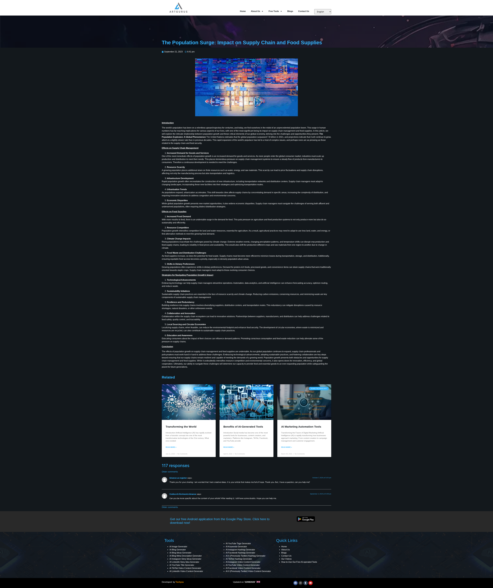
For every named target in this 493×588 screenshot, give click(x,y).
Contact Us (303, 11)
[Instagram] (300, 583)
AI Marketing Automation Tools (301, 426)
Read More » (171, 447)
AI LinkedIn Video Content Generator (186, 571)
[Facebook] (295, 583)
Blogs (290, 11)
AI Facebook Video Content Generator (243, 568)
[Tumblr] (305, 583)
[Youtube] (310, 583)
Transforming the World (181, 426)
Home (243, 11)
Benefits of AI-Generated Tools (243, 426)
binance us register (178, 478)
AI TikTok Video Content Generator (185, 568)
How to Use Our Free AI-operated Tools (299, 562)
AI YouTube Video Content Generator (243, 565)
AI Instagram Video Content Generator (243, 562)
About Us (255, 11)
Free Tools (274, 11)
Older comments (170, 471)
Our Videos (286, 559)
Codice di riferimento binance (182, 494)
